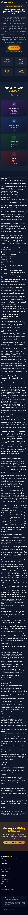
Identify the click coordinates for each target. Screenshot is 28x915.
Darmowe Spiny (4, 869)
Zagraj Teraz (14, 47)
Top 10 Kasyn (4, 866)
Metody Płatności (4, 871)
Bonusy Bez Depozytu (6, 867)
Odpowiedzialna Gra (5, 879)
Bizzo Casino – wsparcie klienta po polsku (11, 202)
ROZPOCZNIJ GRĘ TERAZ (14, 842)
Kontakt (2, 877)
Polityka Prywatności (5, 881)
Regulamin (3, 883)
